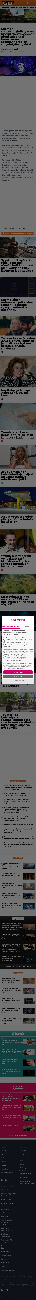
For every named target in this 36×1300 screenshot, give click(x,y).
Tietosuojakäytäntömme (18, 680)
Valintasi (27, 626)
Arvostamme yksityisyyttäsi (11, 626)
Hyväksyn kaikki (18, 672)
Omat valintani (18, 676)
